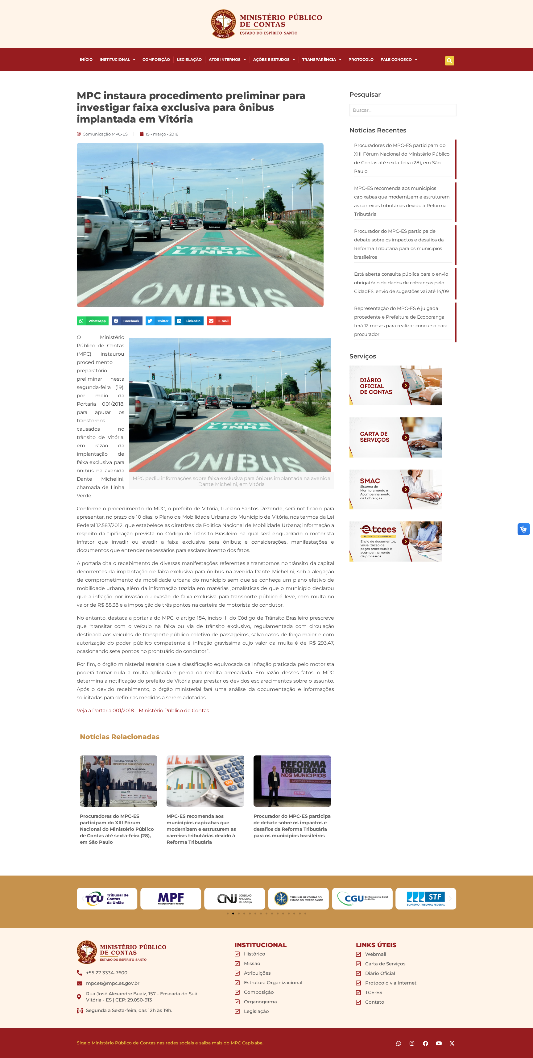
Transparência (319, 59)
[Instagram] (412, 1043)
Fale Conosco (396, 59)
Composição (156, 59)
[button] (449, 60)
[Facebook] (425, 1043)
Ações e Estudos (271, 59)
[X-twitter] (452, 1043)
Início (86, 59)
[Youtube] (439, 1043)
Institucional (115, 59)
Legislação (189, 59)
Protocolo (361, 59)
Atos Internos (225, 59)
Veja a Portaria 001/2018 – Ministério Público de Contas (143, 710)
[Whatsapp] (399, 1043)
